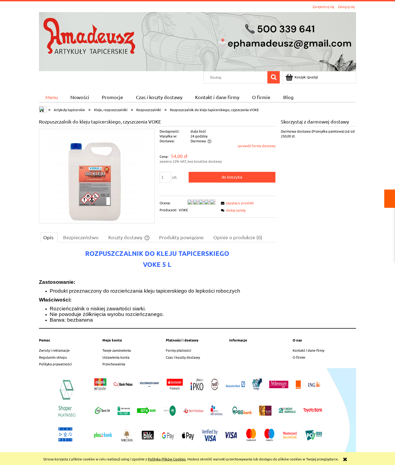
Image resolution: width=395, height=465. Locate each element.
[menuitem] (51, 97)
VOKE (183, 210)
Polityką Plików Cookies (167, 459)
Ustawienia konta (116, 357)
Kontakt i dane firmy (308, 350)
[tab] (49, 237)
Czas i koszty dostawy (183, 357)
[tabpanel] (157, 286)
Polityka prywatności (55, 364)
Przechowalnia (113, 364)
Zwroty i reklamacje (54, 350)
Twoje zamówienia (116, 350)
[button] (236, 203)
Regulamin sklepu (53, 357)
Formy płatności (178, 350)
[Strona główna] (197, 41)
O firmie (299, 357)
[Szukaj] (273, 77)
